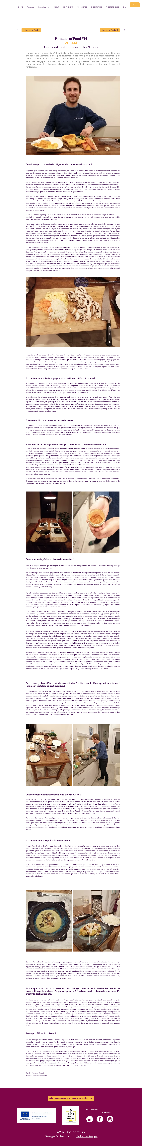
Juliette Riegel (87, 1136)
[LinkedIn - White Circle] (89, 1119)
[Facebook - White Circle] (100, 1119)
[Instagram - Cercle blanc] (110, 1119)
